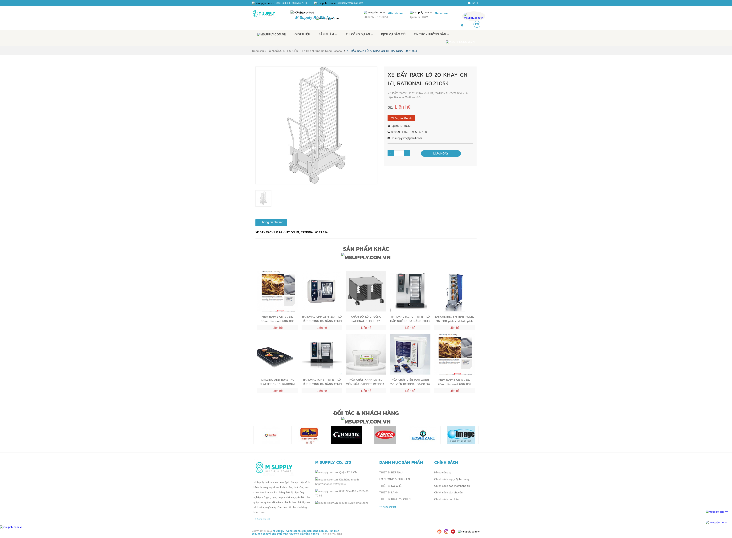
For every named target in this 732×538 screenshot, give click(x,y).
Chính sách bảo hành (447, 499)
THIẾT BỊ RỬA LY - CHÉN (395, 499)
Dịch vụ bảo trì (393, 34)
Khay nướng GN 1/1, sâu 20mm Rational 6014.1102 (454, 381)
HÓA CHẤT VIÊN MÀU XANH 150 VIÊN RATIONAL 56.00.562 (410, 381)
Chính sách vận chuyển (448, 492)
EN (477, 24)
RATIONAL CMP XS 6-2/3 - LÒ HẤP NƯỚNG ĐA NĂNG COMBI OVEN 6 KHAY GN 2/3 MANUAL (322, 318)
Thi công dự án (358, 34)
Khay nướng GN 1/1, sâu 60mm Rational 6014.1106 (278, 318)
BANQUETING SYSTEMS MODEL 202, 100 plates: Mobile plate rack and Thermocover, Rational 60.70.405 (454, 318)
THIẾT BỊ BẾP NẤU (391, 472)
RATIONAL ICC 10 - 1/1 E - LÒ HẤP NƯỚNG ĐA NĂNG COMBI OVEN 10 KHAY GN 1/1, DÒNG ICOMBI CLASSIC (410, 318)
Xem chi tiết (263, 519)
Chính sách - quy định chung (451, 479)
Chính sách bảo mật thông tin (452, 485)
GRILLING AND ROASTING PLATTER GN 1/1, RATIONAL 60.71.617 (277, 381)
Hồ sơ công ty (442, 472)
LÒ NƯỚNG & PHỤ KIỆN (282, 50)
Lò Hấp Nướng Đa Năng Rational (322, 50)
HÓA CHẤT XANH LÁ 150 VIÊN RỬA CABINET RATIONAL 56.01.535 (366, 381)
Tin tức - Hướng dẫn (430, 34)
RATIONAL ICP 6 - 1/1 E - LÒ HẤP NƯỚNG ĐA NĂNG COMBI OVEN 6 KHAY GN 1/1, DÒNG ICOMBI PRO (322, 381)
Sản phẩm (327, 34)
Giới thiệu (302, 34)
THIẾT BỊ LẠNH (388, 492)
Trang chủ (258, 50)
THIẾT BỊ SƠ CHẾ (390, 485)
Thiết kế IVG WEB (331, 533)
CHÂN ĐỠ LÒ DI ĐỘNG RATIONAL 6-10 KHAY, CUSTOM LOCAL (366, 318)
